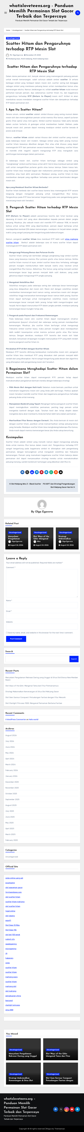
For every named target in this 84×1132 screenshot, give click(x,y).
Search (9, 651)
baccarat (9, 1001)
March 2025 (10, 834)
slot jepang (10, 916)
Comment (10, 567)
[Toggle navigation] (5, 12)
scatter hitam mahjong (14, 902)
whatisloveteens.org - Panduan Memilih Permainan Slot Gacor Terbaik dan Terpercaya (41, 11)
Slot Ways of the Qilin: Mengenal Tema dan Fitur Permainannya (31, 686)
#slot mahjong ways (40, 59)
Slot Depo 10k (11, 930)
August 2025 (11, 805)
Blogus (49, 1129)
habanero (9, 958)
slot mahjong (10, 991)
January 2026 (11, 776)
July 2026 (9, 741)
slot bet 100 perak (12, 935)
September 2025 (12, 799)
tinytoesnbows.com (13, 892)
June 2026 (10, 747)
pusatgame (10, 883)
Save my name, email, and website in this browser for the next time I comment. (40, 633)
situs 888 (9, 1010)
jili (6, 953)
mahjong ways (11, 977)
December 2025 (12, 782)
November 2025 (12, 788)
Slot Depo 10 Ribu (12, 925)
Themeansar (59, 1129)
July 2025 (9, 811)
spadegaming (11, 944)
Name (9, 601)
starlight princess (12, 1005)
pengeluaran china (13, 996)
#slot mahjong (26, 59)
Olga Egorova (18, 55)
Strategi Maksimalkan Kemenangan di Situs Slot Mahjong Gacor (32, 692)
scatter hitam (11, 968)
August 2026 (11, 735)
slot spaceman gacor (14, 888)
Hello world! (33, 719)
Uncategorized (13, 38)
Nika (38, 541)
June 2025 (10, 817)
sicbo (7, 963)
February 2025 (11, 840)
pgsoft (8, 920)
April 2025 (9, 829)
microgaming (10, 949)
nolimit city (10, 939)
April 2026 (9, 759)
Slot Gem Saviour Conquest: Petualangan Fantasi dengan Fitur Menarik (35, 697)
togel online (10, 911)
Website (9, 622)
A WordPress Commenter (15, 719)
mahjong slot (10, 986)
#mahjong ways (14, 59)
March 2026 (10, 764)
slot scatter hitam (12, 897)
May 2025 (9, 823)
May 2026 (9, 753)
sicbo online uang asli (14, 878)
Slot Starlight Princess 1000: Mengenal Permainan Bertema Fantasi (33, 703)
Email (9, 611)
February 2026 (11, 770)
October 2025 (11, 794)
